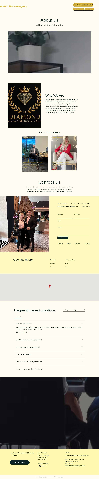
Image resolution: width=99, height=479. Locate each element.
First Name (60, 214)
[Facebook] (46, 466)
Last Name (77, 214)
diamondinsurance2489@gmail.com (67, 206)
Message (60, 227)
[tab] (18, 316)
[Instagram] (43, 466)
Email (59, 220)
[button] (17, 332)
